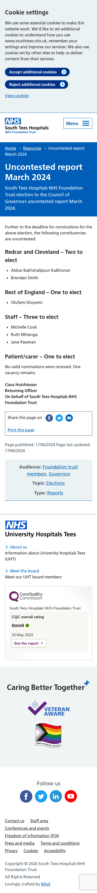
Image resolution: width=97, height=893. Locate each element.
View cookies (17, 95)
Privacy (11, 850)
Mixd (45, 884)
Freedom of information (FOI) (32, 835)
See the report (26, 643)
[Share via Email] (69, 418)
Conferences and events (27, 828)
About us (18, 547)
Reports (55, 493)
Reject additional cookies (32, 84)
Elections (55, 483)
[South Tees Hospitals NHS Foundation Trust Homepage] (27, 125)
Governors (59, 474)
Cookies (31, 850)
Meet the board (24, 570)
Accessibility (55, 850)
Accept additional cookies (33, 71)
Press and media (20, 843)
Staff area (39, 820)
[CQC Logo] (26, 601)
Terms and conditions (60, 843)
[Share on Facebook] (49, 418)
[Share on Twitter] (59, 418)
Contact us (14, 820)
